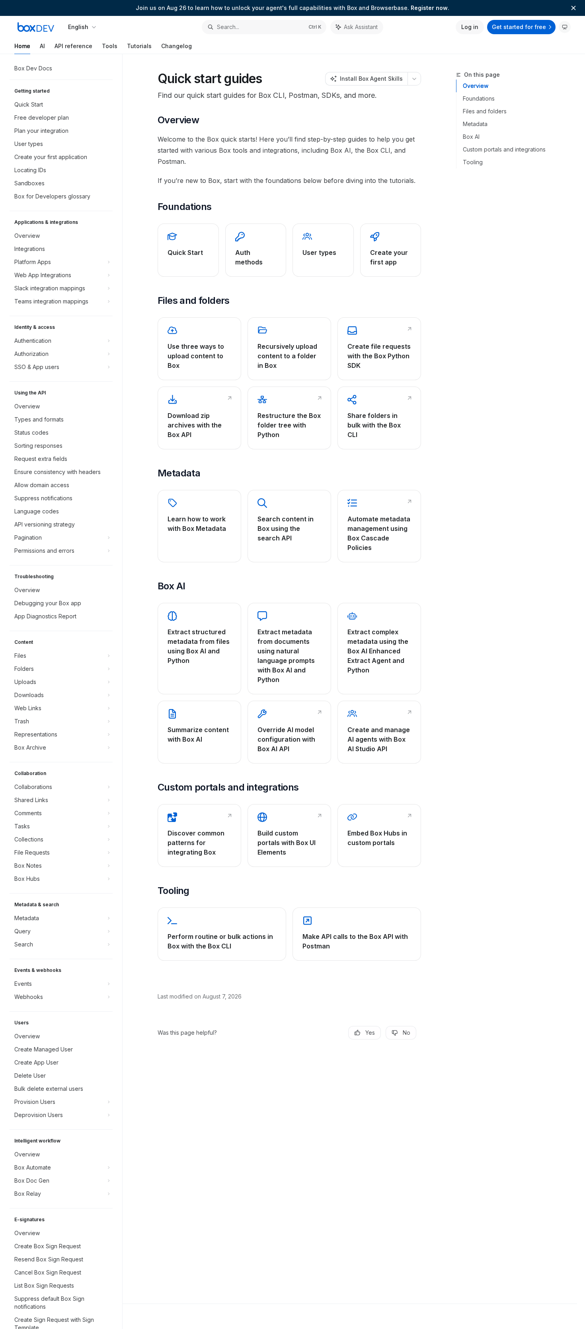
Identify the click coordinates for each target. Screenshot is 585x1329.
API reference (73, 46)
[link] (188, 250)
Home (22, 46)
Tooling (473, 162)
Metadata (475, 123)
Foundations (479, 98)
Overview (475, 85)
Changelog (176, 46)
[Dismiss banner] (573, 8)
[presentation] (65, 691)
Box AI (471, 136)
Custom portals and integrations (504, 149)
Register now (429, 7)
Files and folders (485, 111)
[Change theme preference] (565, 27)
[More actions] (414, 78)
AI (42, 46)
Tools (109, 46)
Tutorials (139, 46)
